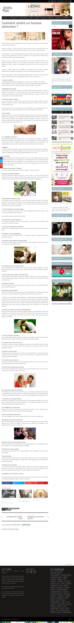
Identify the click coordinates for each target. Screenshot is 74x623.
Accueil (5, 17)
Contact (69, 619)
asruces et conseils (56, 573)
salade (58, 606)
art (52, 570)
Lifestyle (51, 17)
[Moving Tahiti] (12, 9)
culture (67, 581)
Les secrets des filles (14, 508)
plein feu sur (61, 604)
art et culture (59, 570)
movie (58, 600)
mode (52, 600)
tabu (67, 608)
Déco (37, 17)
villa (52, 610)
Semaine (61, 112)
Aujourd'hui (55, 112)
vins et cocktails (65, 610)
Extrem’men (65, 17)
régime (52, 606)
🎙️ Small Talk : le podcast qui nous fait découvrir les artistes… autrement (60, 91)
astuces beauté (55, 575)
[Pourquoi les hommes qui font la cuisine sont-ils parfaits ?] (25, 494)
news (63, 602)
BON (65, 579)
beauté (65, 577)
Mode (31, 17)
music (63, 600)
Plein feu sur (58, 54)
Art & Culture (13, 17)
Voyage (57, 17)
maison (67, 595)
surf (62, 608)
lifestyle (53, 595)
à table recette (67, 612)
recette (69, 604)
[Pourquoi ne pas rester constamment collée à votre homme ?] (9, 494)
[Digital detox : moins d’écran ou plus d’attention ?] (62, 197)
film (60, 585)
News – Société (58, 189)
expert (41, 76)
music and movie (55, 602)
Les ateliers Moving (60, 239)
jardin (52, 589)
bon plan (53, 581)
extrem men (54, 585)
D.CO (54, 302)
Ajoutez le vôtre (26, 524)
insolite (67, 587)
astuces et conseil (66, 575)
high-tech (60, 587)
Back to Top (68, 564)
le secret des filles (56, 591)
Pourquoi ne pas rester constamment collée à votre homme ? (8, 500)
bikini (59, 579)
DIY (58, 583)
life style (67, 593)
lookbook (60, 595)
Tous (70, 112)
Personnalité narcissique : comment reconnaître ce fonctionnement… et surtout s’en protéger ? (62, 219)
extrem (68, 583)
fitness (66, 585)
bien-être (53, 579)
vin (57, 610)
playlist (53, 604)
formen (53, 587)
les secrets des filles (56, 593)
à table (59, 612)
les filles (8, 509)
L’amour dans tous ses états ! (39, 498)
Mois (66, 112)
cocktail (60, 581)
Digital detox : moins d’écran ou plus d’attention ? (62, 204)
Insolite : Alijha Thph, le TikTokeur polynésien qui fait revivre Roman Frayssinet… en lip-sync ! (62, 76)
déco (63, 583)
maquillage (60, 597)
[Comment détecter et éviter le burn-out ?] (62, 249)
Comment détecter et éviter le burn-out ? (61, 243)
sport (64, 606)
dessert (53, 583)
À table (43, 17)
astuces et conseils (56, 577)
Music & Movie (23, 17)
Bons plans (57, 87)
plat (68, 602)
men (67, 597)
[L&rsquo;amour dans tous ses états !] (40, 494)
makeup (53, 597)
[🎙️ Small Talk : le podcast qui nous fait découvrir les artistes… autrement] (62, 99)
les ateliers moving (61, 589)
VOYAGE (53, 612)
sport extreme (54, 608)
